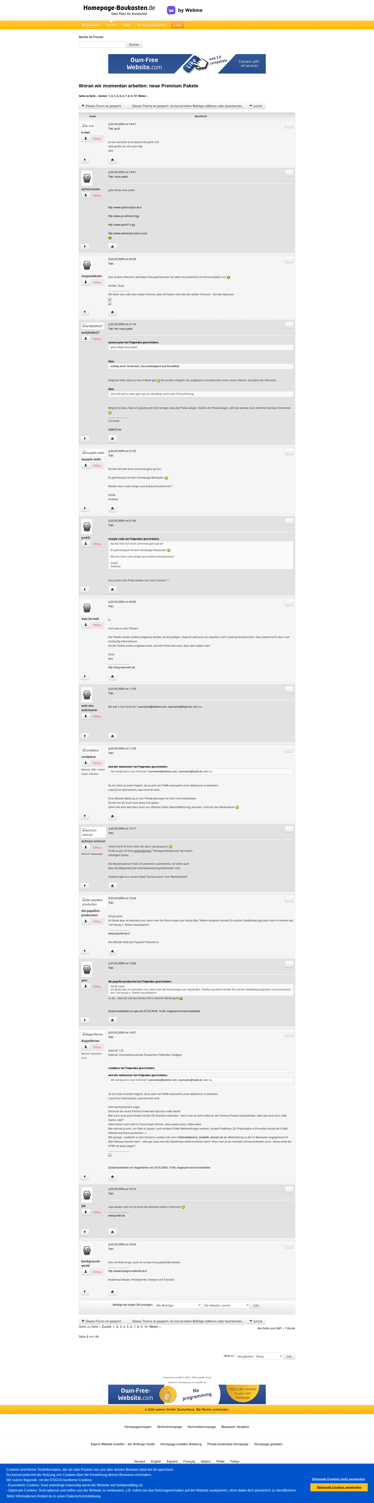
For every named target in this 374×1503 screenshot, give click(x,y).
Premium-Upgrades (151, 25)
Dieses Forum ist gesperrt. (103, 106)
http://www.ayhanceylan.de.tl (125, 207)
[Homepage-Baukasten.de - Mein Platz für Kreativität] (123, 10)
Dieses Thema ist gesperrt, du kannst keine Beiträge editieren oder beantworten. (187, 106)
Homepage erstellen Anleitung (181, 1444)
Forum (111, 25)
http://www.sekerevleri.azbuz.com (127, 233)
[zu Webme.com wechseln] (185, 7)
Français (189, 1461)
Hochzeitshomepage (202, 1426)
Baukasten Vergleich (235, 1426)
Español (172, 1461)
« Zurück (101, 96)
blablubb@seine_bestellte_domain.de (200, 1137)
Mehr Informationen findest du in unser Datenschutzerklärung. (54, 1496)
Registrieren (91, 25)
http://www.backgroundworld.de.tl (127, 1271)
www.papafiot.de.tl (119, 933)
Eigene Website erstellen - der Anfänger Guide (123, 1444)
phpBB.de (201, 1382)
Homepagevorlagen (138, 1426)
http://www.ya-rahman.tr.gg (123, 216)
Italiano (206, 1461)
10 (135, 96)
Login (177, 25)
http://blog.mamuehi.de (121, 667)
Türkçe (234, 1461)
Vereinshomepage (169, 1426)
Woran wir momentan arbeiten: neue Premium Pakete (138, 85)
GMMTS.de (114, 429)
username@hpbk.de (180, 706)
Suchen (134, 44)
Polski (220, 1461)
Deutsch (139, 1461)
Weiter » (143, 96)
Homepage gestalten (268, 1444)
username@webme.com (152, 706)
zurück (257, 106)
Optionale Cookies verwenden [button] (339, 1487)
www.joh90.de (116, 1215)
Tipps (127, 25)
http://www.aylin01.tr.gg (121, 224)
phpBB (178, 1377)
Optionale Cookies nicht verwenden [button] (338, 1479)
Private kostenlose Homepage (227, 1444)
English (156, 1461)
